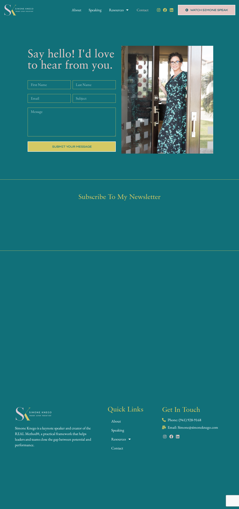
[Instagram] (158, 10)
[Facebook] (165, 10)
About (76, 9)
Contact (142, 9)
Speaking (95, 9)
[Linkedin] (171, 10)
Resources (116, 9)
